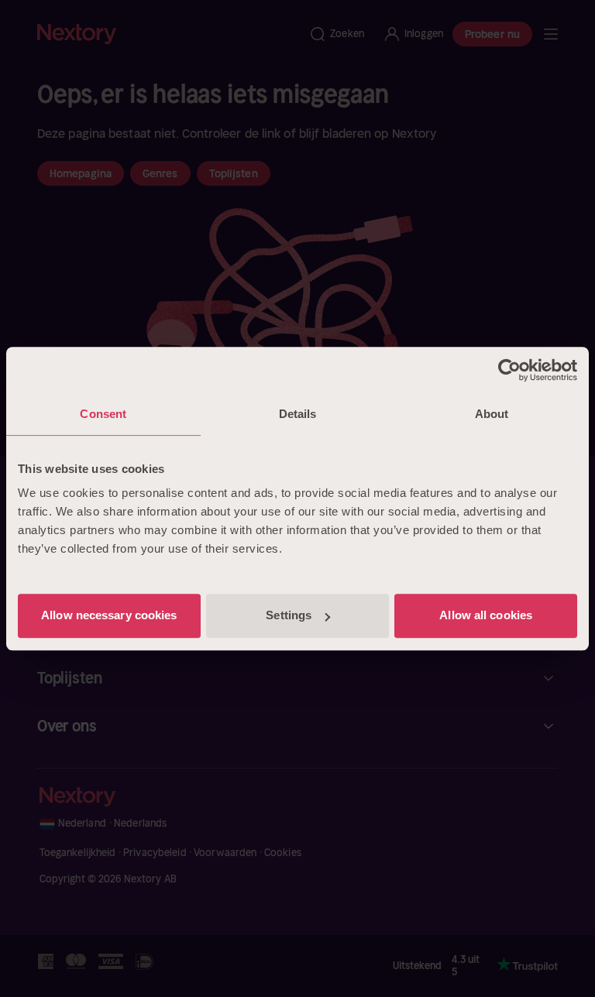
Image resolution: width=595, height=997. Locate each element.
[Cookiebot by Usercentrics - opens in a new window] (509, 370)
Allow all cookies (485, 615)
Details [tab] (298, 413)
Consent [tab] (103, 413)
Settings (288, 615)
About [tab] (492, 413)
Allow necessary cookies (109, 615)
